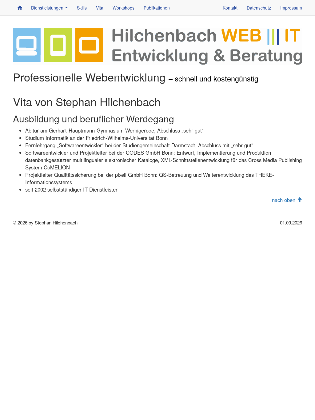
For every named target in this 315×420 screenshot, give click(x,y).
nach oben (284, 200)
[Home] (19, 7)
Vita (99, 8)
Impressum (291, 8)
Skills (82, 8)
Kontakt (230, 8)
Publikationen (157, 8)
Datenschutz (259, 8)
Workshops (123, 8)
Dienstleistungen (50, 9)
